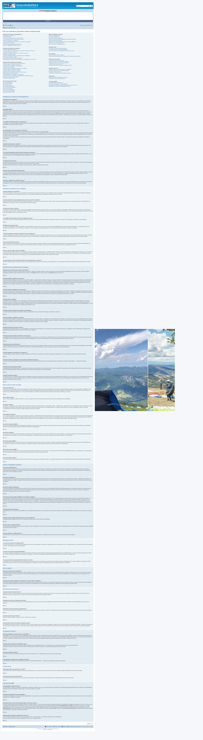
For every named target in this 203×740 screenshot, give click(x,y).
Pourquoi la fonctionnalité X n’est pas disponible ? (58, 83)
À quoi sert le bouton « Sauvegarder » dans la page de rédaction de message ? (18, 75)
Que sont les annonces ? (8, 88)
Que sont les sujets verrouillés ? (9, 90)
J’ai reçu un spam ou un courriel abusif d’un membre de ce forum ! (61, 50)
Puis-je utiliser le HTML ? (8, 83)
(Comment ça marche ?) (50, 10)
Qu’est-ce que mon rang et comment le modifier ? (12, 58)
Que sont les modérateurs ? (54, 36)
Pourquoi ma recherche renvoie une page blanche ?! (59, 62)
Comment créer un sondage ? (9, 67)
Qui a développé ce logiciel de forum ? (56, 82)
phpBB (74, 227)
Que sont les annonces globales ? (9, 87)
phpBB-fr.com (50, 729)
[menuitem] (11, 25)
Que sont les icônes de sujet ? (9, 92)
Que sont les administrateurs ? (55, 35)
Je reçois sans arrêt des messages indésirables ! (58, 49)
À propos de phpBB (30, 688)
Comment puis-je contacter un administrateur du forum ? (59, 86)
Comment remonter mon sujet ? (9, 78)
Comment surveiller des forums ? (55, 71)
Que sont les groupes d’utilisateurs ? (56, 38)
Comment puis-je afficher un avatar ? (10, 56)
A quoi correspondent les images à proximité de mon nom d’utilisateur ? (16, 55)
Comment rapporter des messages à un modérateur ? (13, 74)
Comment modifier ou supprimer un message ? (12, 64)
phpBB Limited (37, 687)
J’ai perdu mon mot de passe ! (9, 42)
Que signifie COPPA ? (7, 36)
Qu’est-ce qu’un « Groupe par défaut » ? (56, 42)
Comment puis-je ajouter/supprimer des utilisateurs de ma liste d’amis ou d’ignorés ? (65, 56)
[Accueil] (9, 5)
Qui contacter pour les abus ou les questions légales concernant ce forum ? (63, 85)
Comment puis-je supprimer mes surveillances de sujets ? (60, 73)
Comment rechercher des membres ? (56, 64)
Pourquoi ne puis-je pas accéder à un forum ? (12, 70)
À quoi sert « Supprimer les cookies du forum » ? (12, 45)
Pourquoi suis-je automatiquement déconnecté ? (12, 44)
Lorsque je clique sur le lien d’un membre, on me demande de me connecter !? (19, 59)
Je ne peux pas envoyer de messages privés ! (58, 48)
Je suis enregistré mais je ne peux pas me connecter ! (13, 39)
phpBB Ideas (68, 695)
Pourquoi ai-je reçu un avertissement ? (10, 73)
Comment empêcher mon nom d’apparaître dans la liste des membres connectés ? (19, 50)
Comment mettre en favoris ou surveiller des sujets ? (59, 70)
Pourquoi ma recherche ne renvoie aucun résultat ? (59, 61)
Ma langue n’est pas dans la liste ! (9, 54)
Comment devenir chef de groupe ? (55, 40)
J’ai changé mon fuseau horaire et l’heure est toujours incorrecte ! (15, 53)
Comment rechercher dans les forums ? (56, 60)
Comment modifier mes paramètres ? (10, 49)
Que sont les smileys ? (7, 84)
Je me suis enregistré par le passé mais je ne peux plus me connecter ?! (17, 41)
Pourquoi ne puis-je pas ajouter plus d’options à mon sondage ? (15, 68)
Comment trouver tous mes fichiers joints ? (57, 78)
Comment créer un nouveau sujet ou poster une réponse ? (14, 63)
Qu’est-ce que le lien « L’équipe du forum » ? (57, 44)
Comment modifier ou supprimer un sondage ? (12, 69)
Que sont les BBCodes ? (8, 82)
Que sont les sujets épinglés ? (9, 89)
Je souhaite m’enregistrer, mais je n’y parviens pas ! (13, 38)
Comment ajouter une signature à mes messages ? (13, 65)
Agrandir (48, 20)
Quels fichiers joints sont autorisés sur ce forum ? (58, 77)
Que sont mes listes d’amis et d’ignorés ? (57, 54)
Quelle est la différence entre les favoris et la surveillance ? (60, 69)
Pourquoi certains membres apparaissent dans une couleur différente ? (62, 41)
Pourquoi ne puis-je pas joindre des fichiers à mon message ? (15, 72)
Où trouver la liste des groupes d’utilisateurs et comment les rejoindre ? (62, 39)
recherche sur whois (84, 704)
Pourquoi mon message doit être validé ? (11, 76)
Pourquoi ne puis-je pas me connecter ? (10, 40)
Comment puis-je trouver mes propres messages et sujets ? (60, 65)
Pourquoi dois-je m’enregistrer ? (9, 35)
